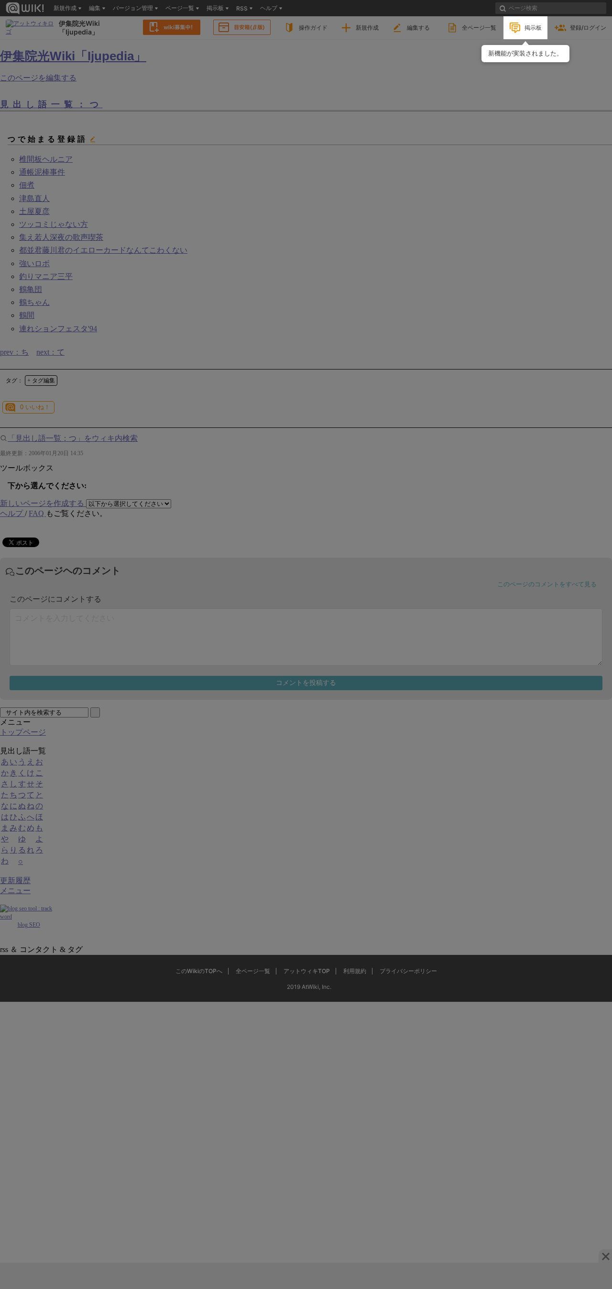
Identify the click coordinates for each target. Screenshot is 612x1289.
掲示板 (533, 27)
